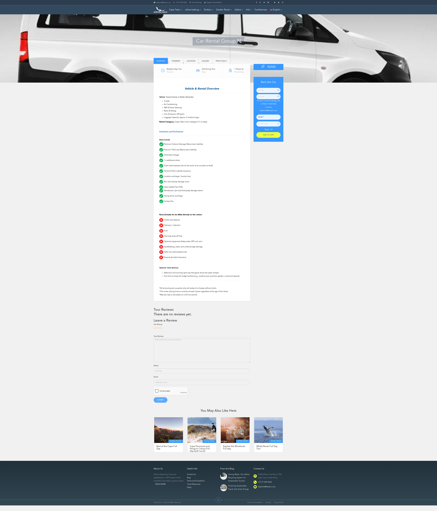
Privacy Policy (278, 502)
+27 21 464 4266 (265, 482)
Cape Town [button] (174, 10)
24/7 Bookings (197, 2)
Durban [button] (207, 10)
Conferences (261, 10)
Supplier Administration (214, 2)
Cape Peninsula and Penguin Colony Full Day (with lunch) (200, 448)
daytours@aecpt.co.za (163, 2)
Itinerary (176, 61)
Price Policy (221, 61)
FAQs (189, 487)
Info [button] (248, 10)
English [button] (276, 10)
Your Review (158, 336)
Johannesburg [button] (192, 10)
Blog (189, 478)
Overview (160, 61)
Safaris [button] (238, 10)
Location (191, 61)
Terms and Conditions (196, 481)
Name (156, 366)
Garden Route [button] (223, 10)
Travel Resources (193, 484)
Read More (160, 484)
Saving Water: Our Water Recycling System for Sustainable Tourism (239, 477)
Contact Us (191, 474)
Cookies (268, 502)
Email (156, 377)
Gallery (205, 61)
